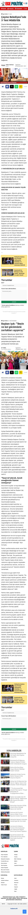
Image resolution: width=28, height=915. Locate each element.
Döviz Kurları (4, 863)
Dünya (15, 884)
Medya (15, 854)
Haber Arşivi (4, 884)
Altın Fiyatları (4, 865)
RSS (4, 903)
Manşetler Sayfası (5, 858)
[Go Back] (24, 912)
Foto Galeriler (4, 856)
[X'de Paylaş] (12, 86)
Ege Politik (5, 14)
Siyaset (16, 886)
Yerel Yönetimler (13, 320)
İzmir (4, 8)
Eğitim (15, 861)
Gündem (19, 8)
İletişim (3, 882)
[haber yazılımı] (14, 908)
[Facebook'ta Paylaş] (7, 86)
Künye (2, 878)
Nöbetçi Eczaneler (5, 871)
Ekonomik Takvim (5, 869)
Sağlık (15, 889)
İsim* (2, 282)
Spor (15, 891)
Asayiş (11, 8)
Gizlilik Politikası (5, 880)
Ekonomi (16, 882)
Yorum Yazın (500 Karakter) (8, 288)
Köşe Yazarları (4, 854)
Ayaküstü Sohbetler (19, 865)
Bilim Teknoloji (17, 858)
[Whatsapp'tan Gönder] (16, 86)
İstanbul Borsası (5, 861)
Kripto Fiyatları (4, 867)
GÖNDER (14, 302)
